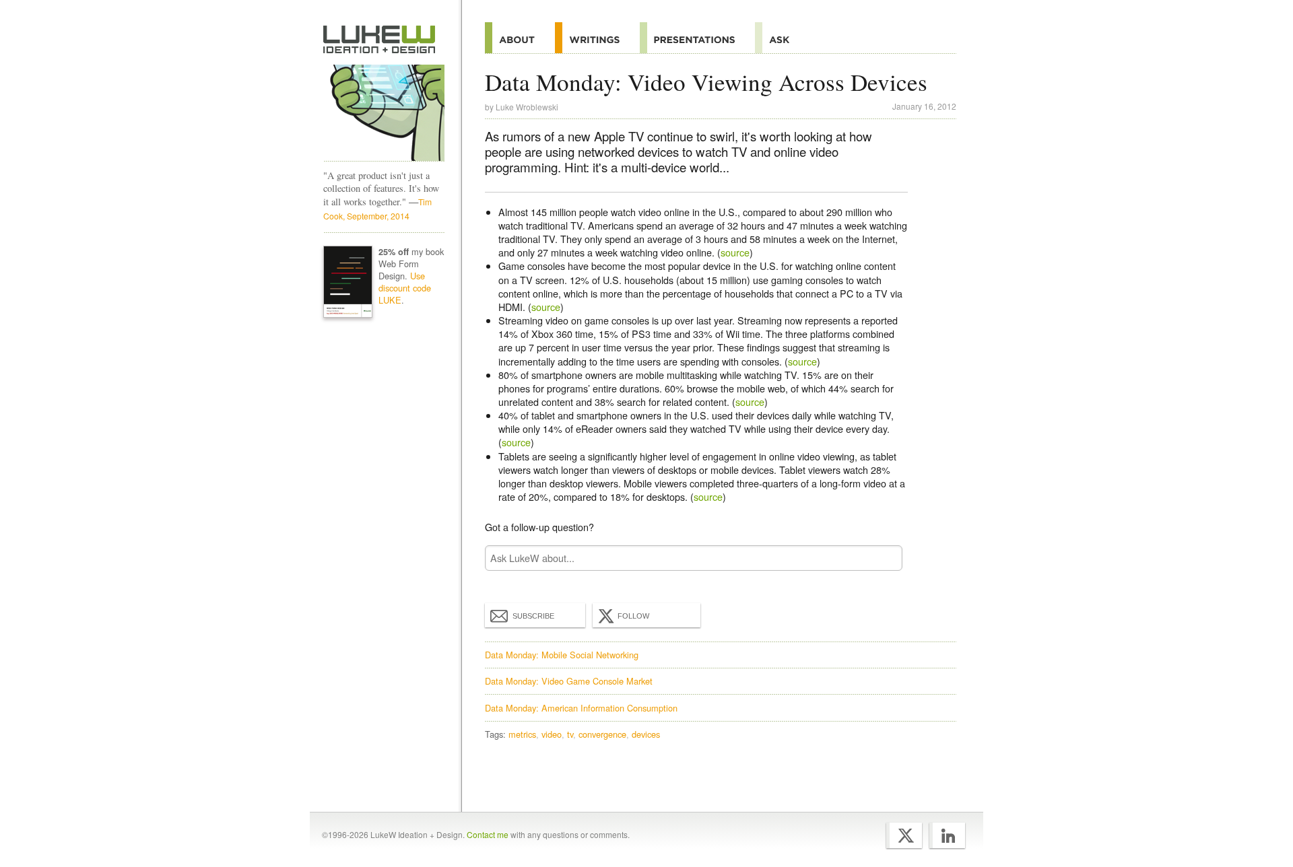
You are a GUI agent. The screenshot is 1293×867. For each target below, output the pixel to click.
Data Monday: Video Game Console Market (569, 680)
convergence (602, 734)
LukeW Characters (383, 113)
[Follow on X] (904, 835)
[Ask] (782, 37)
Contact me (487, 834)
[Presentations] (697, 37)
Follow (633, 616)
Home (379, 40)
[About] (520, 37)
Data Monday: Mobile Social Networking (561, 654)
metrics (522, 734)
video (551, 734)
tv (570, 734)
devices (646, 734)
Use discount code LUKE (404, 287)
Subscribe (533, 616)
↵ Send (883, 557)
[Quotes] (597, 37)
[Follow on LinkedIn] (947, 835)
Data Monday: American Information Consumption (581, 707)
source (735, 252)
